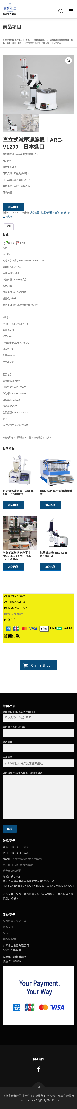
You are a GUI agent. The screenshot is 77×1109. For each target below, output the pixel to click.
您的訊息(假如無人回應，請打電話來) (23, 772)
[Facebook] (38, 1069)
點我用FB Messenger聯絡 (18, 865)
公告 (5, 933)
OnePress (53, 1100)
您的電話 (8, 742)
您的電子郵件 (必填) (14, 726)
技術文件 (8, 927)
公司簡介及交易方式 (14, 921)
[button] (68, 60)
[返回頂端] (38, 1087)
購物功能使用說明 (14, 614)
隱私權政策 (9, 939)
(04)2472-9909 (19, 847)
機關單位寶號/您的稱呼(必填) (19, 711)
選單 (70, 10)
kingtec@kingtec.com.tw (27, 859)
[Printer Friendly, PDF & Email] (14, 243)
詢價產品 (8, 757)
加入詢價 (13, 206)
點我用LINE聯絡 (12, 870)
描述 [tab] (9, 226)
